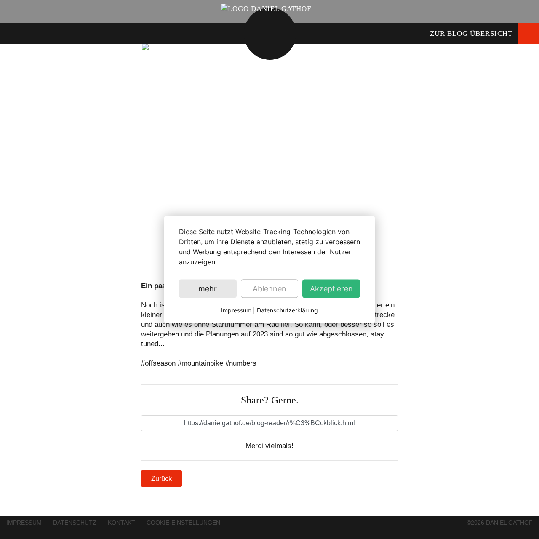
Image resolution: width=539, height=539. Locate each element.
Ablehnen (269, 288)
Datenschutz (74, 522)
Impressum (24, 522)
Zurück (161, 478)
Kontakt (121, 522)
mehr (207, 288)
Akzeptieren (331, 288)
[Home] (266, 8)
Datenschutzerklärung (287, 310)
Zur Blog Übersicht (471, 33)
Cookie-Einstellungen (183, 522)
